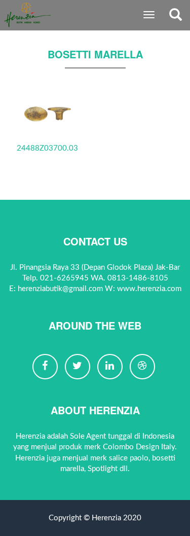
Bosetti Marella (95, 54)
